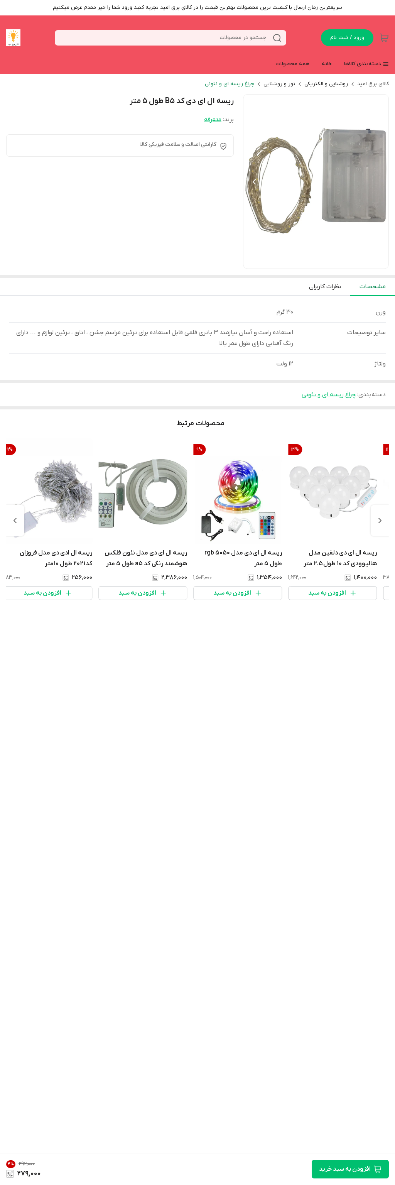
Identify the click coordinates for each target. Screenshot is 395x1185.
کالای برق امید (373, 84)
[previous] (380, 520)
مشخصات (373, 287)
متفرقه (212, 119)
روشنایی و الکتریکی (326, 84)
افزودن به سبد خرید (345, 1169)
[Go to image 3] (306, 260)
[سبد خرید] (384, 37)
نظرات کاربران (325, 287)
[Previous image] (254, 181)
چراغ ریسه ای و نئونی (229, 84)
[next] (15, 520)
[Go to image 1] (322, 260)
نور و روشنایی (279, 84)
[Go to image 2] (312, 260)
